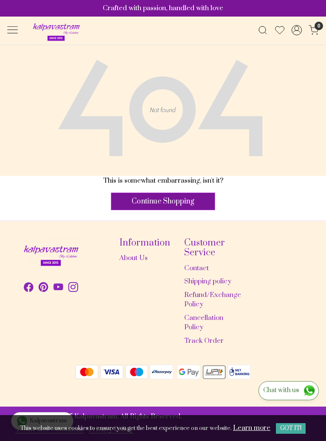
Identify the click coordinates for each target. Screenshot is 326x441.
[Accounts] (296, 30)
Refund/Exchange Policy (211, 300)
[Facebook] (28, 288)
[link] (262, 30)
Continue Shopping (163, 201)
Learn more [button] (251, 428)
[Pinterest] (43, 288)
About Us (133, 258)
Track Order (204, 340)
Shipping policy (207, 281)
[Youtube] (58, 288)
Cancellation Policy (203, 323)
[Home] (56, 30)
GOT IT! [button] (290, 428)
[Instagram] (73, 288)
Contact (196, 268)
